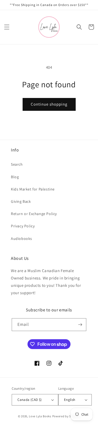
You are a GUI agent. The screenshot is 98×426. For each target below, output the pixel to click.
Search (17, 164)
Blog (15, 176)
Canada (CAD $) (29, 399)
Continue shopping (49, 104)
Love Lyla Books (40, 416)
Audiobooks (21, 238)
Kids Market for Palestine (33, 189)
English (69, 399)
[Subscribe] (80, 324)
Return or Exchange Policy (34, 213)
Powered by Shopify (66, 416)
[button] (7, 27)
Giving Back (21, 201)
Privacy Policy (23, 226)
